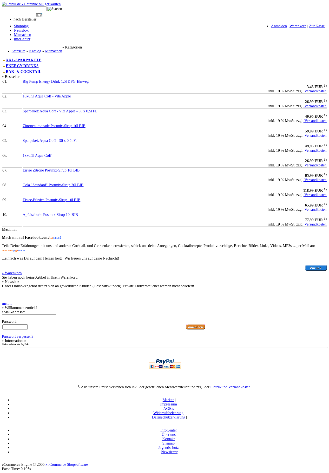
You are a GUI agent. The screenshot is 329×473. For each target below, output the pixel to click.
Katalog (35, 51)
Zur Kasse (317, 26)
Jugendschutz (168, 448)
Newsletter (169, 452)
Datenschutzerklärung (168, 417)
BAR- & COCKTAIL (23, 71)
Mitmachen (22, 35)
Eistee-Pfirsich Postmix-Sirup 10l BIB (51, 200)
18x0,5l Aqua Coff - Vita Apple (47, 96)
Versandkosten (315, 91)
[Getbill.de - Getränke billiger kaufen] (31, 4)
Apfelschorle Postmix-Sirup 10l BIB (50, 215)
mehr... (7, 303)
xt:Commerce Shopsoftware (67, 464)
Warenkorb (298, 26)
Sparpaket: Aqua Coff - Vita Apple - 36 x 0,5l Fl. (60, 111)
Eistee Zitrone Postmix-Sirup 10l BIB (51, 170)
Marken (168, 400)
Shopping (21, 26)
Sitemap (168, 443)
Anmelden (279, 26)
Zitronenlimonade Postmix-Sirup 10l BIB (54, 126)
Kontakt (168, 439)
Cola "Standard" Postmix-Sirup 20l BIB (53, 185)
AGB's (168, 408)
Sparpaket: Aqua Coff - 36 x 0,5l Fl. (50, 140)
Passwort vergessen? (17, 336)
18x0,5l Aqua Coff (37, 155)
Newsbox (21, 30)
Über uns (169, 434)
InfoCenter (22, 39)
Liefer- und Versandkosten (230, 387)
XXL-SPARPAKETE (23, 60)
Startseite (18, 51)
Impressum (168, 404)
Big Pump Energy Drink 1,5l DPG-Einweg (56, 81)
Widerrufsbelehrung (168, 413)
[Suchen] (39, 16)
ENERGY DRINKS (22, 66)
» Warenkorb (12, 273)
